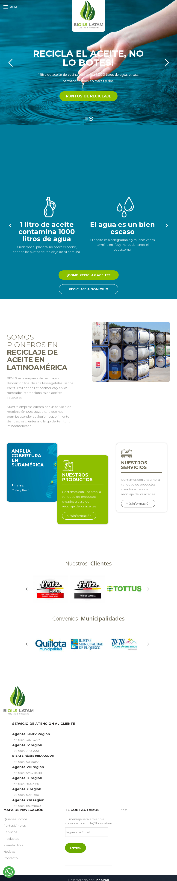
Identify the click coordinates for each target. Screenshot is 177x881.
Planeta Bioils (13, 845)
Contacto (10, 858)
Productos (11, 838)
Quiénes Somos (15, 819)
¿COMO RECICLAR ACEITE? (88, 275)
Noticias (9, 851)
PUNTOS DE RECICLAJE (88, 96)
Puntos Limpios (14, 825)
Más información (79, 516)
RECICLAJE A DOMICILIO (88, 289)
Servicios (10, 832)
